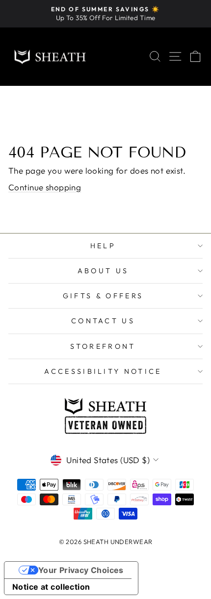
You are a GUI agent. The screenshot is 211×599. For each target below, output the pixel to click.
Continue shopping (44, 187)
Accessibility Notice (102, 371)
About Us (103, 270)
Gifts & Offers (103, 295)
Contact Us (103, 320)
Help (103, 245)
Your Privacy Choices (81, 570)
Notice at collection (51, 587)
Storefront (102, 346)
